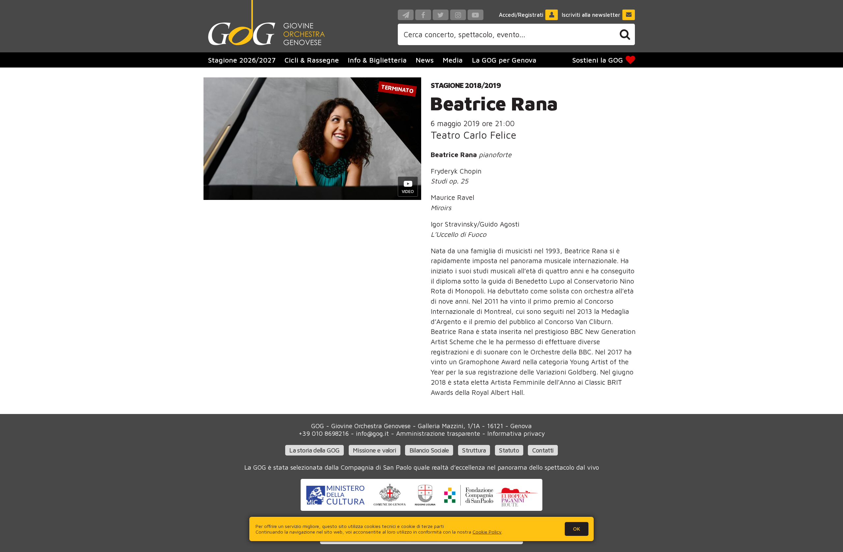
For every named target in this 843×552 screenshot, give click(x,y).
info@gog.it (372, 433)
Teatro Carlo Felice (473, 135)
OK (576, 529)
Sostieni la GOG (597, 60)
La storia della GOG (314, 450)
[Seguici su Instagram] (458, 15)
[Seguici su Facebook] (423, 15)
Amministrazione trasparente (438, 433)
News (425, 60)
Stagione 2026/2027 (242, 60)
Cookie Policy (487, 532)
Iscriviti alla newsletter (591, 15)
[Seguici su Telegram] (406, 15)
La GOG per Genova (504, 60)
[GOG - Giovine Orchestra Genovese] (266, 22)
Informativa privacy (516, 433)
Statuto (509, 450)
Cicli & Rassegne (312, 60)
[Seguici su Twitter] (441, 15)
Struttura (474, 450)
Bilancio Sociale (429, 450)
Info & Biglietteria (377, 60)
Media (453, 60)
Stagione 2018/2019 (466, 85)
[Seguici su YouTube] (475, 15)
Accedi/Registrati (521, 15)
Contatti (543, 450)
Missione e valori (374, 450)
